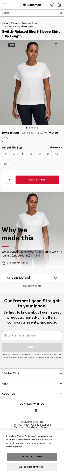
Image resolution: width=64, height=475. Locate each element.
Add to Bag (37, 179)
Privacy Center (34, 357)
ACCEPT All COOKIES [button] (32, 456)
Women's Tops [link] (29, 23)
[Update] (56, 44)
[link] (52, 5)
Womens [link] (15, 23)
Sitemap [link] (45, 427)
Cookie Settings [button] (40, 425)
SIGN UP (32, 347)
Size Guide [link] (56, 147)
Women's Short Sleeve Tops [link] (19, 26)
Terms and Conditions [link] (26, 427)
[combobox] (32, 13)
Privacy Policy (21, 425)
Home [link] (5, 23)
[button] (5, 5)
